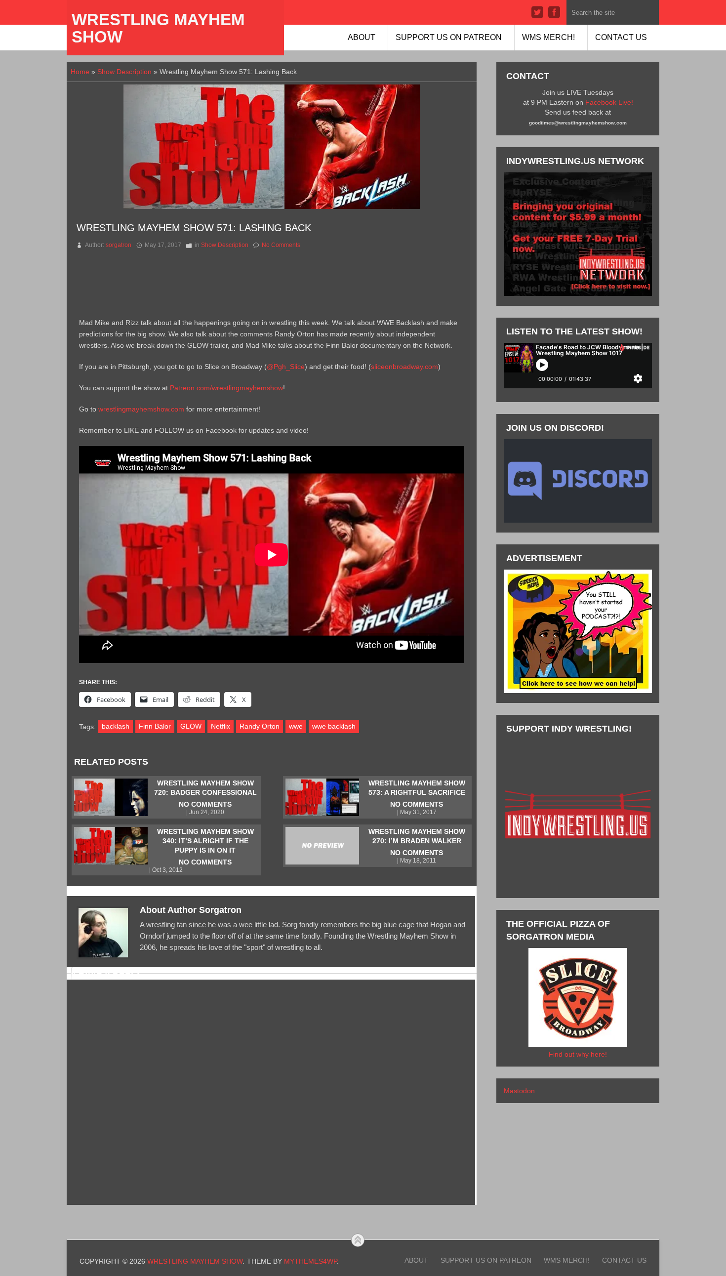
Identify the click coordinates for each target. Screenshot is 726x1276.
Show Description (124, 72)
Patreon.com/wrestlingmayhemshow (226, 388)
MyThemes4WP (310, 1261)
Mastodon (519, 1091)
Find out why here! (578, 1054)
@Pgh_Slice (286, 366)
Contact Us (621, 37)
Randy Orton (260, 726)
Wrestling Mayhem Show (158, 28)
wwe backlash (334, 726)
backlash (115, 726)
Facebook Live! (609, 102)
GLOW (191, 726)
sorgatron (118, 245)
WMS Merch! (548, 37)
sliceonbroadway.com (404, 366)
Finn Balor (155, 726)
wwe (296, 726)
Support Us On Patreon (449, 37)
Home (80, 72)
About (361, 37)
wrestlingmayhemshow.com (141, 409)
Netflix (220, 726)
